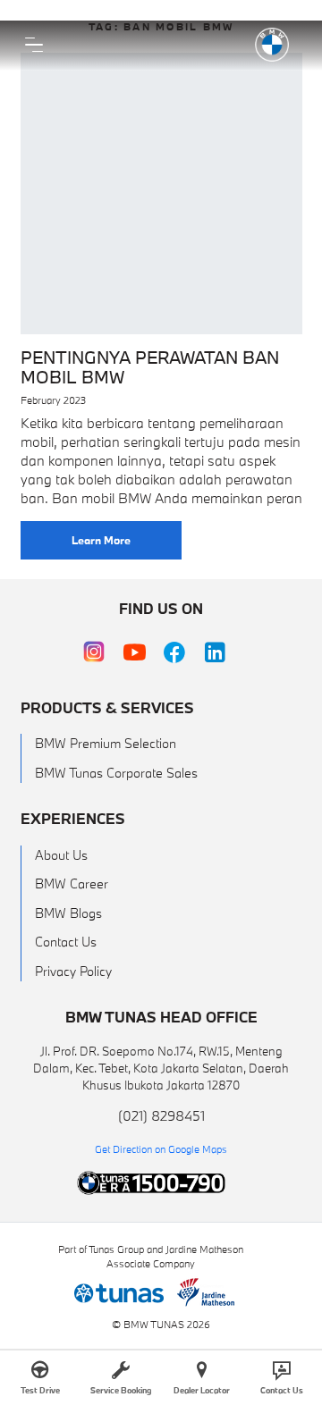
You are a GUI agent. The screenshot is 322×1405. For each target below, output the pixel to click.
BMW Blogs (68, 912)
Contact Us (66, 941)
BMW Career (71, 883)
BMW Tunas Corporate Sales (116, 772)
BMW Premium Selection (105, 743)
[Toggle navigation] (34, 44)
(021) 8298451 (161, 1115)
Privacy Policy (73, 971)
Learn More (101, 540)
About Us (61, 854)
